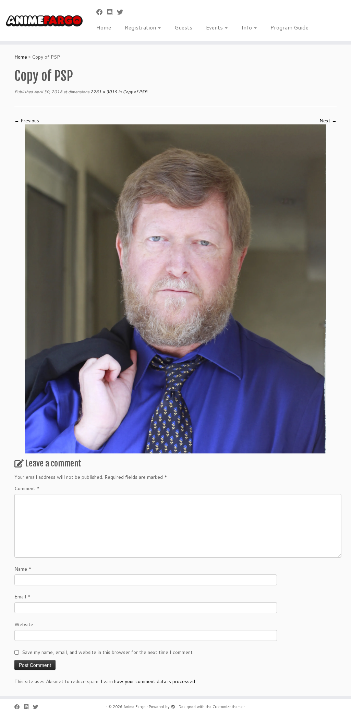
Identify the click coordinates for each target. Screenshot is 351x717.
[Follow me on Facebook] (101, 12)
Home (103, 27)
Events (215, 27)
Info (247, 27)
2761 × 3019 (103, 92)
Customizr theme (228, 706)
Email (22, 596)
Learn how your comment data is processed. (148, 681)
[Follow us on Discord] (112, 12)
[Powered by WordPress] (173, 705)
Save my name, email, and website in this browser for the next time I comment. (108, 652)
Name (23, 569)
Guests (183, 27)
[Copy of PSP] (175, 288)
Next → (328, 120)
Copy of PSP (134, 92)
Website (23, 624)
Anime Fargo (134, 706)
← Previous (26, 120)
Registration (141, 27)
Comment (27, 488)
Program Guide (289, 27)
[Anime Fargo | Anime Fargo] (41, 20)
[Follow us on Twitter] (122, 12)
